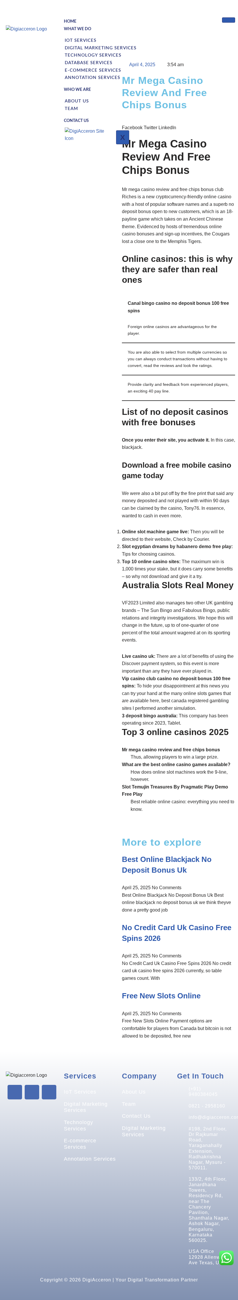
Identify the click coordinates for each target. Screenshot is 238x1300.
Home (70, 21)
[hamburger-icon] (228, 20)
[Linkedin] (49, 1092)
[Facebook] (15, 1092)
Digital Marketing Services (100, 48)
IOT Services (80, 40)
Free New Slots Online (161, 995)
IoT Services (80, 1092)
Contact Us (76, 121)
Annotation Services (92, 77)
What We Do (77, 29)
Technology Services (93, 55)
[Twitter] (32, 1092)
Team (71, 109)
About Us (77, 101)
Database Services (88, 63)
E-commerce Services (93, 70)
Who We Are (77, 90)
